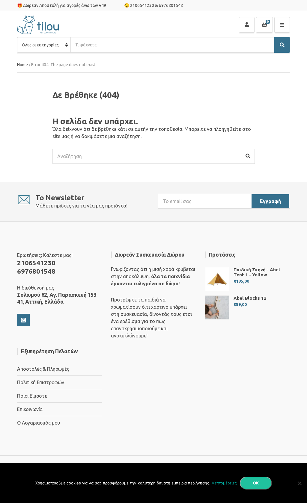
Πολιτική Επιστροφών (40, 382)
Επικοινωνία (30, 409)
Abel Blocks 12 (250, 298)
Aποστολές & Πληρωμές (43, 369)
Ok (256, 483)
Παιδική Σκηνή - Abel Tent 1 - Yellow (257, 272)
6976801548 (171, 5)
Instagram (23, 320)
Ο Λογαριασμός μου (38, 422)
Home (22, 64)
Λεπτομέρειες (224, 483)
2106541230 (142, 5)
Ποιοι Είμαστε (32, 396)
